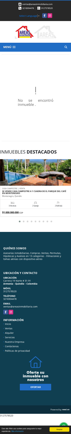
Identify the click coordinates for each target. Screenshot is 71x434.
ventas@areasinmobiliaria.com (20, 306)
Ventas (8, 328)
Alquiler (9, 332)
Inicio (8, 324)
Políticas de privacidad (17, 350)
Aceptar (59, 429)
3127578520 (47, 8)
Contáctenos (12, 346)
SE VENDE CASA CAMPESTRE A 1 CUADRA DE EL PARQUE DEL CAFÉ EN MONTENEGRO (34, 192)
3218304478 (28, 8)
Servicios (10, 337)
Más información (17, 431)
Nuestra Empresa (14, 341)
